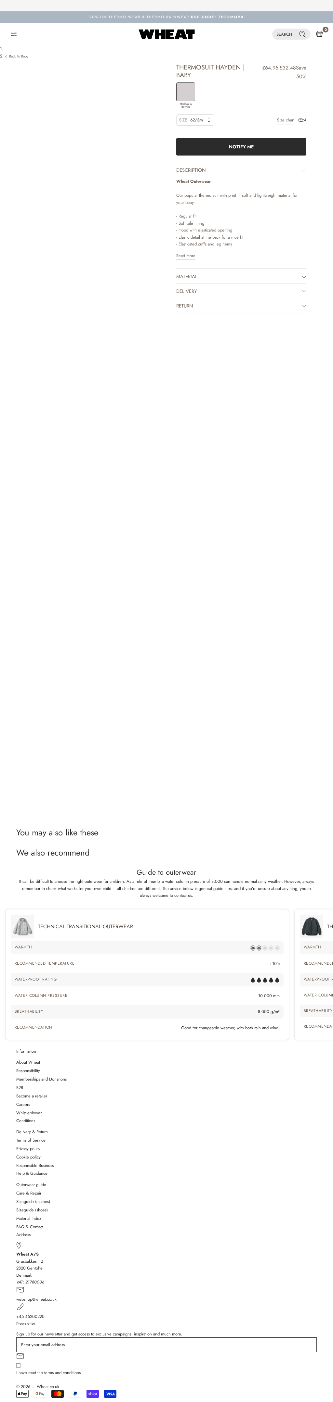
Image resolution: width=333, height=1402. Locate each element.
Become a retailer (31, 1096)
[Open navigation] (14, 34)
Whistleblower (29, 1113)
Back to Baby (18, 56)
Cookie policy (28, 1157)
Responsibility (28, 1071)
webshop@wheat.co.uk (36, 1299)
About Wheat (28, 1062)
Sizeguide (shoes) (32, 1210)
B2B (19, 1087)
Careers (23, 1104)
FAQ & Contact (29, 1227)
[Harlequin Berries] (185, 91)
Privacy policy (28, 1148)
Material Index (28, 1218)
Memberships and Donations (41, 1079)
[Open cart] (319, 34)
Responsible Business (35, 1165)
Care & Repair (28, 1193)
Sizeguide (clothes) (33, 1201)
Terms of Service (31, 1140)
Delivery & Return (32, 1132)
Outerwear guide (31, 1185)
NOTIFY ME (241, 147)
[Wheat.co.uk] (166, 34)
